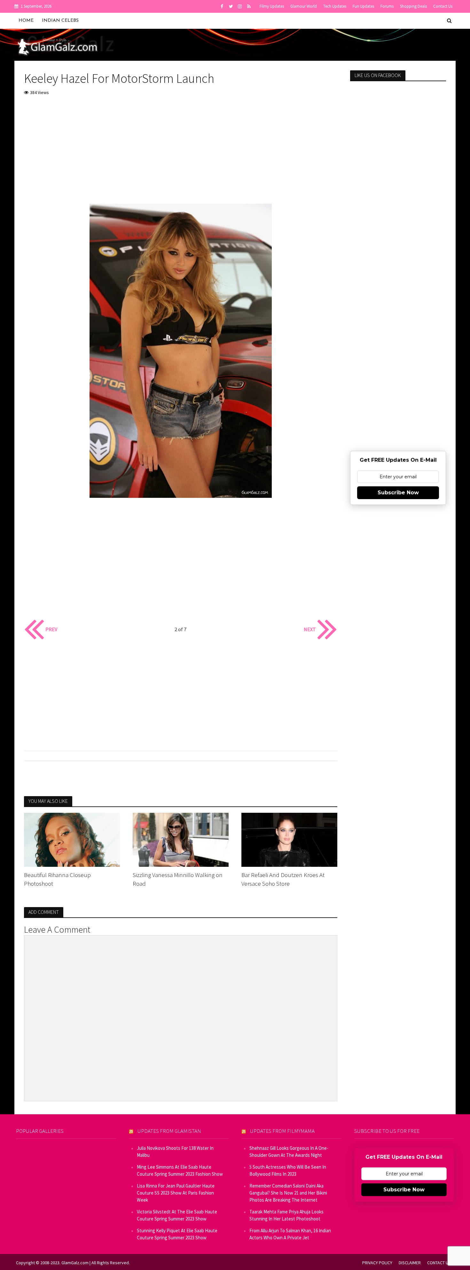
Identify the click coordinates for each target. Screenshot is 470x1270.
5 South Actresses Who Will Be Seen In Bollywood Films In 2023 (287, 1170)
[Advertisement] (180, 149)
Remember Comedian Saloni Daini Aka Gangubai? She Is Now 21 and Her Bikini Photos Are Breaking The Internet (288, 1193)
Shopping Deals (413, 6)
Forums (387, 6)
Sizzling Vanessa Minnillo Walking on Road (178, 879)
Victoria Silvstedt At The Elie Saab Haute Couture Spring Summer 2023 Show (177, 1215)
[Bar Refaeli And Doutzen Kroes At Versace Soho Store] (289, 839)
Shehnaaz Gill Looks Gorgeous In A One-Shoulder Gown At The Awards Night (288, 1151)
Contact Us (442, 6)
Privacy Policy (377, 1263)
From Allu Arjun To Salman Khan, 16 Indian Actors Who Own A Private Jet (290, 1234)
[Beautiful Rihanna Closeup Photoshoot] (72, 839)
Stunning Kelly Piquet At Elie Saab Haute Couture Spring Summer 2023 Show (177, 1234)
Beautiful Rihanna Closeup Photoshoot (57, 879)
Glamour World (303, 6)
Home (26, 20)
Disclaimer (410, 1263)
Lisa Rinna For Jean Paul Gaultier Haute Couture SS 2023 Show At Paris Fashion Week (176, 1193)
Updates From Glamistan (169, 1130)
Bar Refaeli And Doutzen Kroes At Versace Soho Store (283, 879)
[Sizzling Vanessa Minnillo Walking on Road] (181, 839)
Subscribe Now (398, 493)
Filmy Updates (272, 6)
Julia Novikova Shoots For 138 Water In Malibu (175, 1151)
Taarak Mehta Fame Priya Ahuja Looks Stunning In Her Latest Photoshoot (286, 1215)
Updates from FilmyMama (282, 1130)
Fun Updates (363, 6)
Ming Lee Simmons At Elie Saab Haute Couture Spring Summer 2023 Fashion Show (180, 1170)
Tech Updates (334, 6)
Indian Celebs (60, 20)
